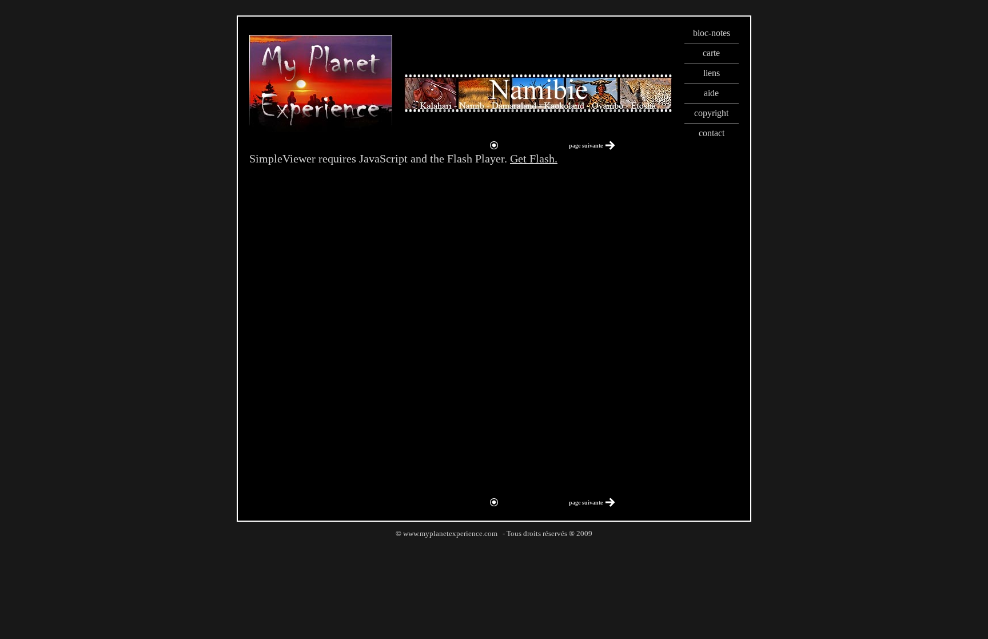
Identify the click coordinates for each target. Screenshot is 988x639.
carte (711, 53)
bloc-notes (711, 33)
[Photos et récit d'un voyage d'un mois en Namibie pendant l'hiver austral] (538, 90)
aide (711, 93)
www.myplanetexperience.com (450, 533)
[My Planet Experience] (320, 129)
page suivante (586, 145)
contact (711, 133)
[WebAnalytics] (494, 546)
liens (711, 73)
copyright (711, 113)
